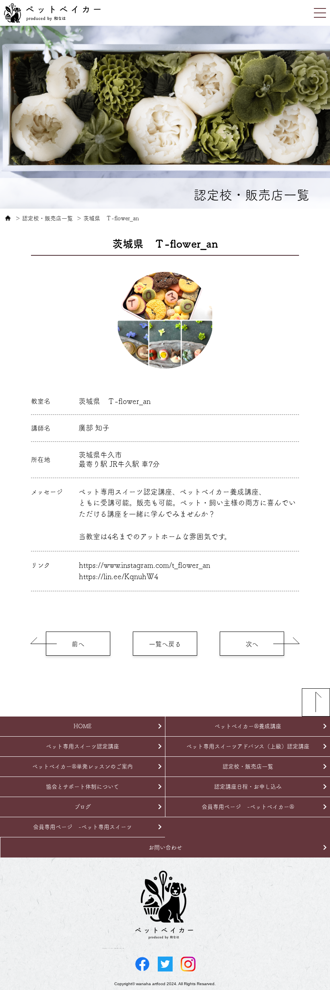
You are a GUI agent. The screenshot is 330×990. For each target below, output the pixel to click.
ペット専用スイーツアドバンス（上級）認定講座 (247, 746)
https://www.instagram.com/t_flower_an (144, 565)
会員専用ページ (248, 807)
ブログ (82, 807)
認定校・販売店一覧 (248, 766)
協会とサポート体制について (82, 786)
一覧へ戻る (165, 644)
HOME (82, 726)
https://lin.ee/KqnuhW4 (118, 576)
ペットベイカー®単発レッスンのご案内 (82, 766)
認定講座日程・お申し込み (248, 786)
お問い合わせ (165, 847)
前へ (78, 644)
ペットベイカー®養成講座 (247, 726)
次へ (251, 644)
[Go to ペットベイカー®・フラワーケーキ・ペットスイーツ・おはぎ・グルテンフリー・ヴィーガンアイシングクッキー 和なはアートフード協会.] (8, 218)
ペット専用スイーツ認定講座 (82, 746)
